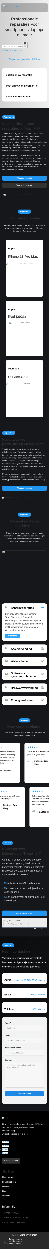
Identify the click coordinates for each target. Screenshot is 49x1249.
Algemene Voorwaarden (13, 1243)
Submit (43, 921)
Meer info (12, 636)
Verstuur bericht (24, 1094)
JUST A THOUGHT (28, 1235)
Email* (8, 1035)
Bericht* (8, 1060)
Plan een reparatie (24, 178)
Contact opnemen (24, 913)
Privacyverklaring (15, 1239)
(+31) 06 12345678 (11, 920)
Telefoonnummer (13, 1048)
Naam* (8, 1023)
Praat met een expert (24, 185)
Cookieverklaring (15, 1241)
